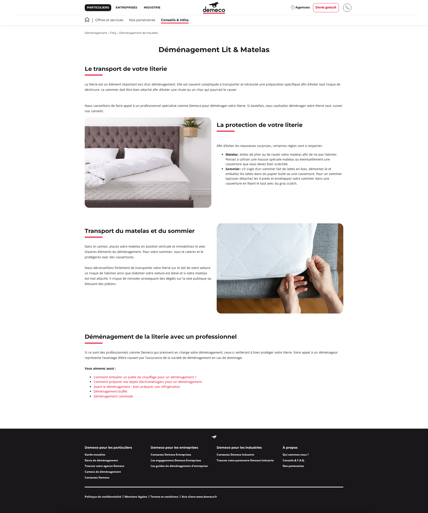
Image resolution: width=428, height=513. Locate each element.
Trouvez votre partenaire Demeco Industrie (245, 460)
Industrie (152, 7)
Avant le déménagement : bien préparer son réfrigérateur (137, 387)
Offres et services (109, 20)
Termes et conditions (164, 496)
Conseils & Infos (175, 20)
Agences (302, 7)
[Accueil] (214, 8)
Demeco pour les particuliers (108, 447)
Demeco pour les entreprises (174, 447)
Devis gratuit (325, 7)
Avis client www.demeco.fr (199, 496)
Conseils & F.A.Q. (294, 460)
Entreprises (126, 7)
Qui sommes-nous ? (296, 454)
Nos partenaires (142, 20)
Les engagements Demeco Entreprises (176, 460)
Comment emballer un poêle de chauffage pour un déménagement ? (145, 377)
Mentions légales (136, 496)
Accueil (87, 19)
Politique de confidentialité (103, 496)
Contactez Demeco (97, 477)
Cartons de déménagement (103, 471)
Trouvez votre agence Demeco (104, 466)
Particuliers (98, 7)
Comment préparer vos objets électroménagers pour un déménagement (148, 382)
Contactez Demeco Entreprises (171, 454)
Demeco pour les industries (239, 447)
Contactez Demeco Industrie (235, 454)
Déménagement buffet (110, 391)
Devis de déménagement (101, 460)
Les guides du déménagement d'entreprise (179, 466)
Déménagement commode (113, 396)
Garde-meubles (95, 454)
